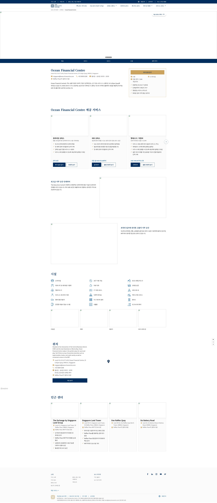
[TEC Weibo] (165, 474)
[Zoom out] (213, 342)
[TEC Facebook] (148, 474)
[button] (108, 361)
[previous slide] (7, 35)
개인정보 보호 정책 (61, 496)
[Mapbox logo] (4, 389)
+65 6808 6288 (82, 76)
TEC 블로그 (97, 477)
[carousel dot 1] (106, 57)
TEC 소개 (53, 2)
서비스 (85, 61)
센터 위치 (154, 61)
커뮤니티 (62, 2)
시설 (131, 61)
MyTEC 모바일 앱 (55, 485)
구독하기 (135, 165)
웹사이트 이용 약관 (74, 496)
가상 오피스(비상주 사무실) (97, 6)
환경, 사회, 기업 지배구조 (74, 2)
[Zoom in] (213, 339)
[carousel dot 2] (107, 57)
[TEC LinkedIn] (152, 474)
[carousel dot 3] (108, 57)
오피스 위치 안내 (82, 6)
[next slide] (210, 35)
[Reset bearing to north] (213, 344)
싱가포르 (61, 10)
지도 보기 (70, 380)
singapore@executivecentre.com (63, 76)
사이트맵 (92, 496)
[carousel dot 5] (110, 57)
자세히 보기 (71, 165)
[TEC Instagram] (156, 474)
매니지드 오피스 (136, 6)
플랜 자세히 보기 (109, 165)
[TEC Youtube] (161, 474)
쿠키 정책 (84, 496)
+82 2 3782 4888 (161, 2)
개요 (62, 61)
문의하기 (151, 2)
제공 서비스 (54, 490)
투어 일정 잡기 (147, 72)
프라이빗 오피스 (124, 6)
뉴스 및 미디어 (97, 480)
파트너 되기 (54, 483)
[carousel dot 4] (109, 57)
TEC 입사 (53, 480)
